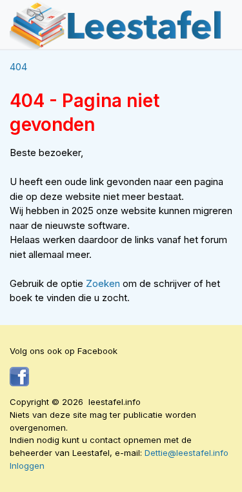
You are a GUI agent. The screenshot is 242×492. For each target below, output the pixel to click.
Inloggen (27, 465)
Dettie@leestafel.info (186, 453)
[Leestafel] (116, 24)
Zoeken (104, 283)
